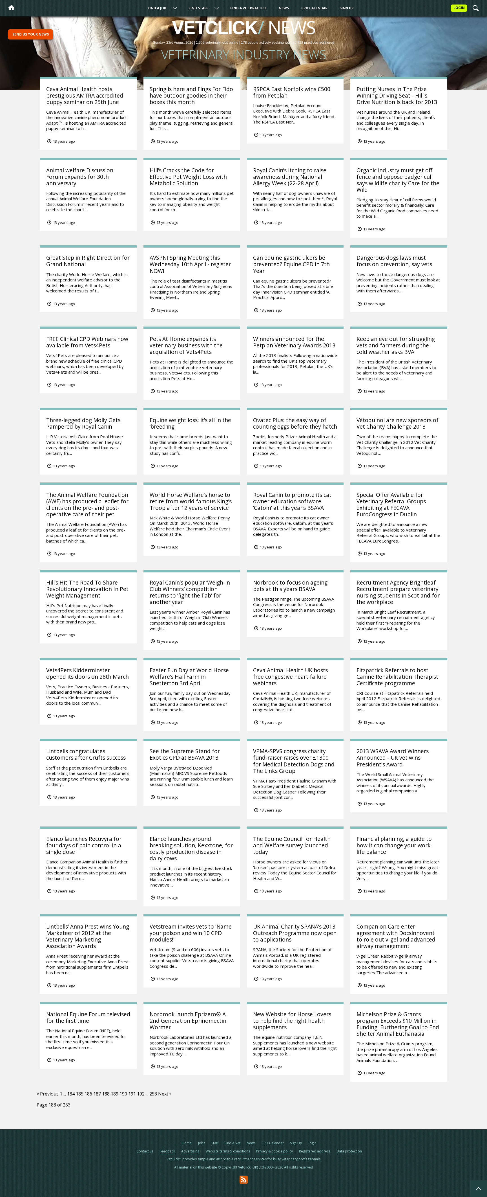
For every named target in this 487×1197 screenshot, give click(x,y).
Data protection (349, 1151)
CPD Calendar (314, 8)
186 (88, 1094)
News (284, 8)
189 (114, 1094)
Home (187, 1143)
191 (132, 1094)
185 (79, 1094)
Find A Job (157, 8)
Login (312, 1143)
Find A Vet (232, 1143)
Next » (165, 1094)
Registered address (314, 1151)
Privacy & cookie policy (274, 1151)
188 (106, 1094)
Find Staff (198, 8)
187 (97, 1094)
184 (71, 1094)
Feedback (167, 1151)
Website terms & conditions (228, 1151)
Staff (214, 1143)
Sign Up (347, 8)
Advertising (190, 1151)
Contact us (144, 1151)
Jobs (201, 1143)
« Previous (48, 1094)
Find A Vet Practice (248, 8)
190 (123, 1094)
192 (141, 1094)
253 (153, 1094)
